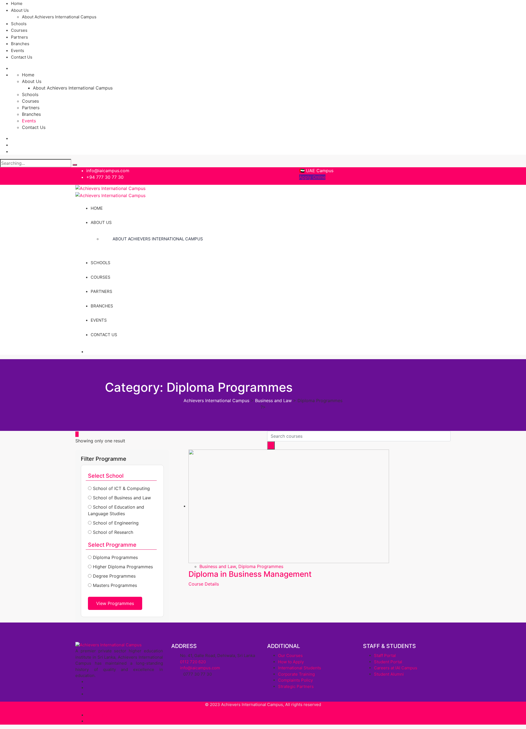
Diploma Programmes (260, 566)
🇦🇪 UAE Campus (316, 170)
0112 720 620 (193, 661)
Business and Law (217, 566)
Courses (19, 30)
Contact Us (21, 57)
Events (17, 50)
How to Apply (291, 661)
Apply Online (312, 177)
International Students (299, 667)
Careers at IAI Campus (395, 667)
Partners (19, 37)
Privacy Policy (99, 721)
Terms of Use (99, 715)
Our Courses (290, 655)
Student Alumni (389, 674)
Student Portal (388, 661)
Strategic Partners (296, 686)
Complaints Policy (295, 680)
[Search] (75, 165)
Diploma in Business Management (249, 574)
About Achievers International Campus (59, 16)
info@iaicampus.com (107, 170)
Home (16, 3)
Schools (19, 23)
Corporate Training (296, 674)
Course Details (203, 584)
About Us (20, 10)
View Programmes (115, 603)
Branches (20, 43)
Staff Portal (385, 655)
